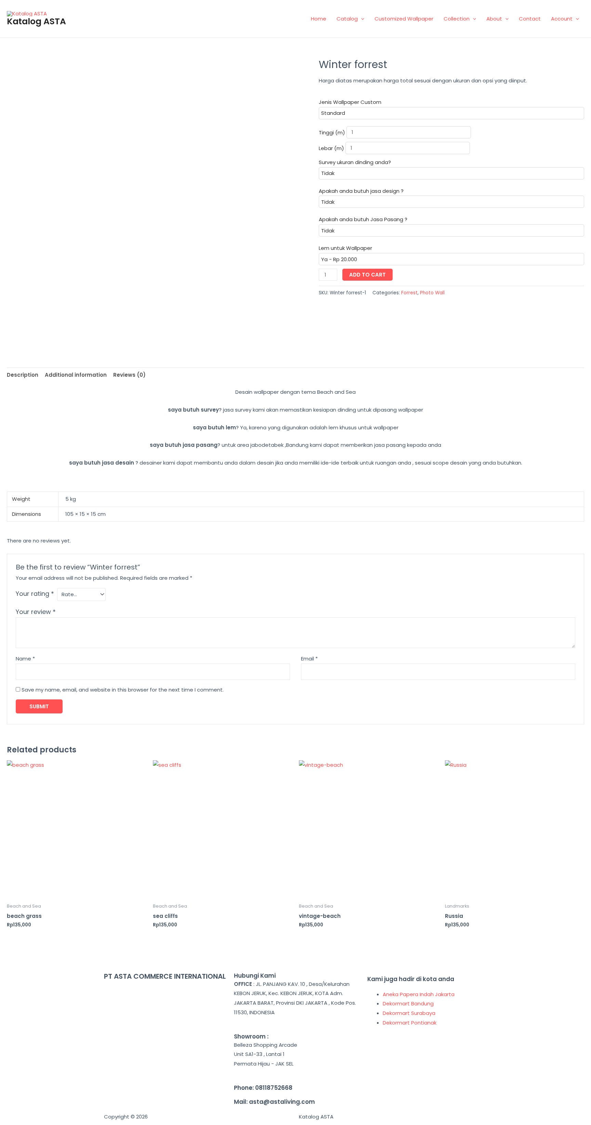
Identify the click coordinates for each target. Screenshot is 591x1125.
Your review (36, 611)
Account (562, 18)
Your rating (35, 593)
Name (25, 658)
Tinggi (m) (332, 132)
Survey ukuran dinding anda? (355, 162)
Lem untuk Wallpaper (345, 248)
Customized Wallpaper (404, 18)
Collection (457, 18)
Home (318, 18)
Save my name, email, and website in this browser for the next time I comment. (123, 689)
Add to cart (367, 274)
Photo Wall (432, 293)
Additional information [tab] (76, 374)
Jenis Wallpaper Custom (350, 102)
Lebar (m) (332, 147)
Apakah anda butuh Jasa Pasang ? (363, 219)
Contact (530, 18)
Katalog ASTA (36, 21)
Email (309, 658)
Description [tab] (22, 374)
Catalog (347, 18)
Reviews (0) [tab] (129, 374)
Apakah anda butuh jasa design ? (361, 191)
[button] (361, 18)
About (494, 18)
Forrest (409, 293)
